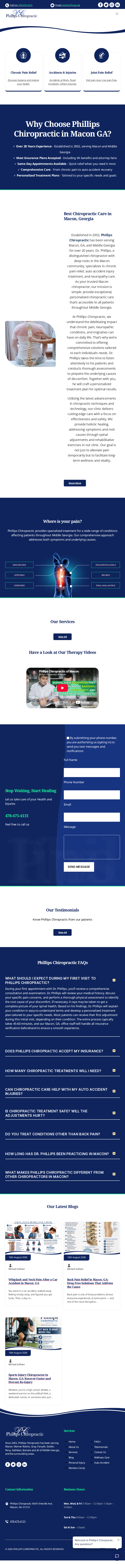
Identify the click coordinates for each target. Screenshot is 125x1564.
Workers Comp (77, 1468)
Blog (71, 1457)
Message (70, 827)
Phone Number (74, 782)
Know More (75, 483)
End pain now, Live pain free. (101, 80)
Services (73, 1452)
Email (67, 804)
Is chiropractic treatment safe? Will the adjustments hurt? (46, 1113)
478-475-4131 (18, 1521)
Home (72, 1441)
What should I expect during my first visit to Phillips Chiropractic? (50, 980)
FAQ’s (97, 1441)
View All (62, 636)
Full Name (70, 760)
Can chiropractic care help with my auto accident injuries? (56, 1091)
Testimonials (101, 1447)
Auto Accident (101, 1462)
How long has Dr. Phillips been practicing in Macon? (57, 1154)
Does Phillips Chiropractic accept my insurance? (54, 1051)
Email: (67, 5)
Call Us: (21, 5)
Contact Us (100, 1452)
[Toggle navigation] (117, 14)
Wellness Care (101, 1457)
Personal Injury (77, 1462)
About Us (74, 1447)
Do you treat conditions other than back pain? (52, 1134)
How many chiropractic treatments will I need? (53, 1071)
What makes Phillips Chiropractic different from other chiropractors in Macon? (54, 1174)
